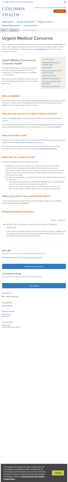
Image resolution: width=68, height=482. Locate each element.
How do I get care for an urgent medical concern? (52, 71)
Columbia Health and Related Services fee (28, 142)
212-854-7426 (16, 118)
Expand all (53, 220)
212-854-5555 (44, 124)
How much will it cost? (49, 75)
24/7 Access (6, 316)
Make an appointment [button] (34, 266)
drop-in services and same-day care (31, 257)
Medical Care (6, 325)
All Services (14, 30)
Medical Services (7, 305)
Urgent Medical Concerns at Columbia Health (51, 63)
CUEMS (56, 127)
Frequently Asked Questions (51, 86)
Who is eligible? (47, 67)
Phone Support (6, 314)
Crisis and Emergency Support (11, 327)
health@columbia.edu (12, 296)
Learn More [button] (34, 285)
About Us (38, 7)
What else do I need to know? (51, 78)
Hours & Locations (48, 7)
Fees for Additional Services (43, 149)
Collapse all (62, 220)
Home (3, 30)
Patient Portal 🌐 (60, 7)
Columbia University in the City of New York (17, 2)
